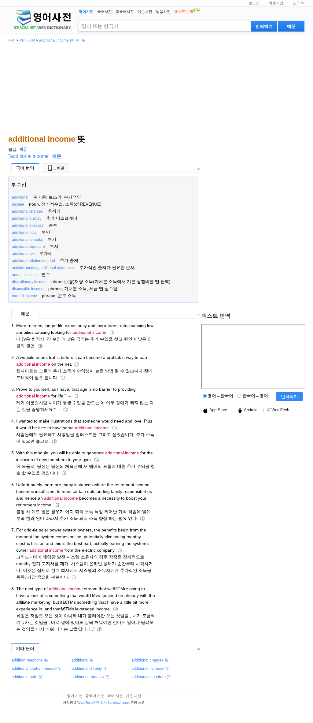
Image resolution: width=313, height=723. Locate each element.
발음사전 (163, 11)
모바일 (58, 168)
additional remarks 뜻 (90, 676)
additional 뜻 (83, 660)
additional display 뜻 (89, 668)
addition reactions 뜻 (30, 660)
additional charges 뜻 (150, 660)
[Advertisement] (156, 88)
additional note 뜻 (27, 676)
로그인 (254, 3)
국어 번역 (25, 168)
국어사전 (104, 11)
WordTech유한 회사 (92, 702)
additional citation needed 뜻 (37, 668)
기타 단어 (25, 648)
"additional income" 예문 (34, 156)
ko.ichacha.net (119, 702)
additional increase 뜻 (150, 668)
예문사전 (145, 11)
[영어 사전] (41, 20)
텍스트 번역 (215, 316)
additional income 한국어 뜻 (62, 40)
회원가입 (276, 3)
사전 (12, 40)
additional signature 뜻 (151, 676)
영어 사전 (27, 40)
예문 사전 (133, 696)
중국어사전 (125, 11)
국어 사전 (115, 696)
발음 (12, 149)
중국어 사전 (95, 696)
